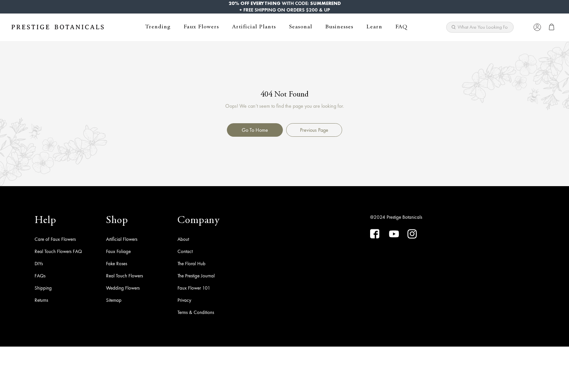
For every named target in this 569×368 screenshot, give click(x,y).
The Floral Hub (191, 263)
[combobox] (480, 27)
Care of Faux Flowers (55, 239)
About (183, 239)
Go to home (255, 130)
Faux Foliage (118, 251)
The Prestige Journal (196, 275)
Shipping (43, 288)
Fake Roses (116, 263)
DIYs (39, 263)
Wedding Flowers (123, 288)
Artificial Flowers (121, 239)
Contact (185, 251)
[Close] (524, 27)
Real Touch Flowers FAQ (58, 251)
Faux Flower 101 (193, 288)
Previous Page (314, 130)
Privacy (184, 300)
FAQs (40, 275)
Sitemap (114, 300)
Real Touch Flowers (124, 275)
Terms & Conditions (195, 312)
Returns (41, 300)
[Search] (506, 25)
